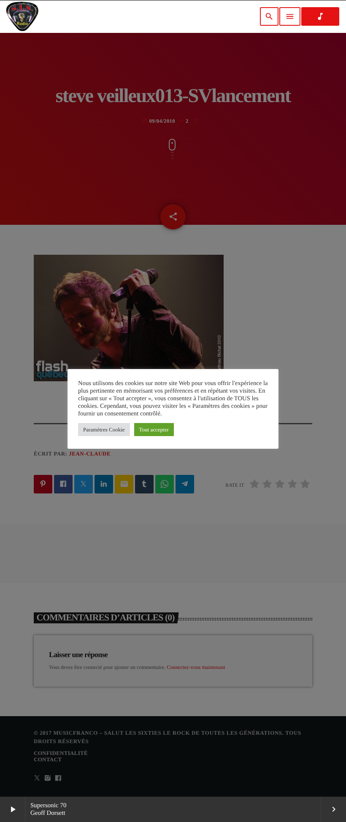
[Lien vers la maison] (22, 16)
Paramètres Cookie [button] (104, 429)
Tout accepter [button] (154, 429)
